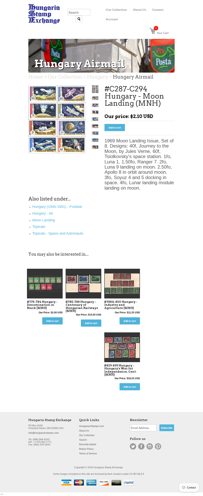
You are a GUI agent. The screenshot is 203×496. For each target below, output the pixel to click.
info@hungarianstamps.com (43, 433)
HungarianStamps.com (91, 426)
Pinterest (158, 446)
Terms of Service (88, 453)
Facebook (141, 446)
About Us (84, 430)
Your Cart (162, 33)
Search (83, 439)
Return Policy (86, 449)
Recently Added (87, 444)
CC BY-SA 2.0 (136, 474)
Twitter (133, 446)
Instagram (150, 446)
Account (112, 19)
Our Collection (87, 435)
